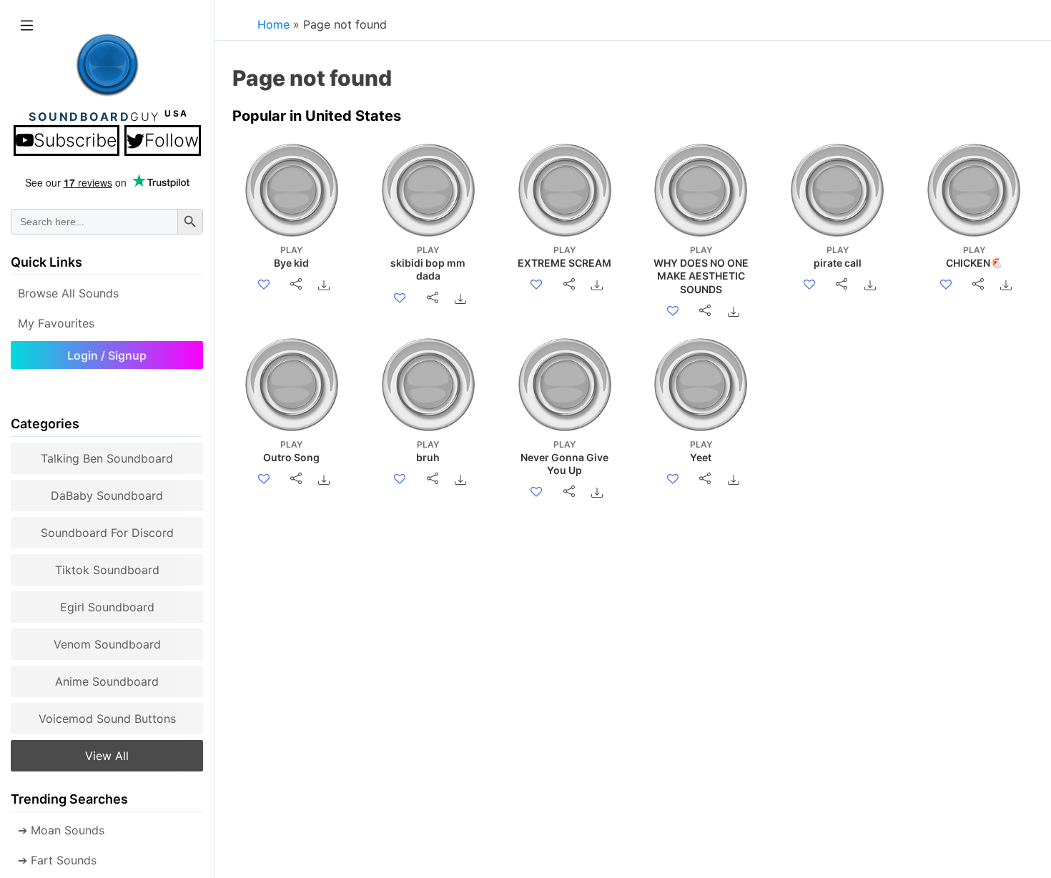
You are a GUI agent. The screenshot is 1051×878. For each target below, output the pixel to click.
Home (273, 24)
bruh (428, 451)
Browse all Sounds (68, 293)
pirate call (838, 257)
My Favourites (56, 323)
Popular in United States (316, 115)
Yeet (701, 451)
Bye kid (291, 257)
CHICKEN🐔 (974, 257)
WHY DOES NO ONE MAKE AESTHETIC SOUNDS (701, 270)
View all (107, 756)
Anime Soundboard (107, 681)
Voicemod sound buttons (107, 718)
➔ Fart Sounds (57, 860)
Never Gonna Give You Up (564, 457)
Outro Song (291, 451)
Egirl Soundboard (107, 607)
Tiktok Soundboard (107, 570)
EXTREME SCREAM (564, 257)
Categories (45, 423)
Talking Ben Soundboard (107, 458)
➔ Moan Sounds (61, 830)
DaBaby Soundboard (107, 495)
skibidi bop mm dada (427, 263)
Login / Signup (107, 355)
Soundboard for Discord (107, 533)
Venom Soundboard (107, 644)
